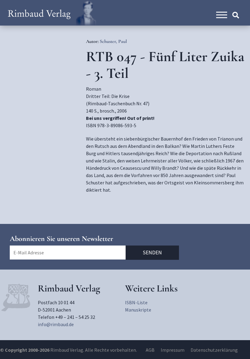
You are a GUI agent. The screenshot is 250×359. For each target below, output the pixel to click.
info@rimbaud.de (56, 324)
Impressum (172, 350)
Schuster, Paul (113, 41)
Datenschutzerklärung (214, 350)
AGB (150, 350)
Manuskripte (138, 310)
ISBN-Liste (136, 302)
